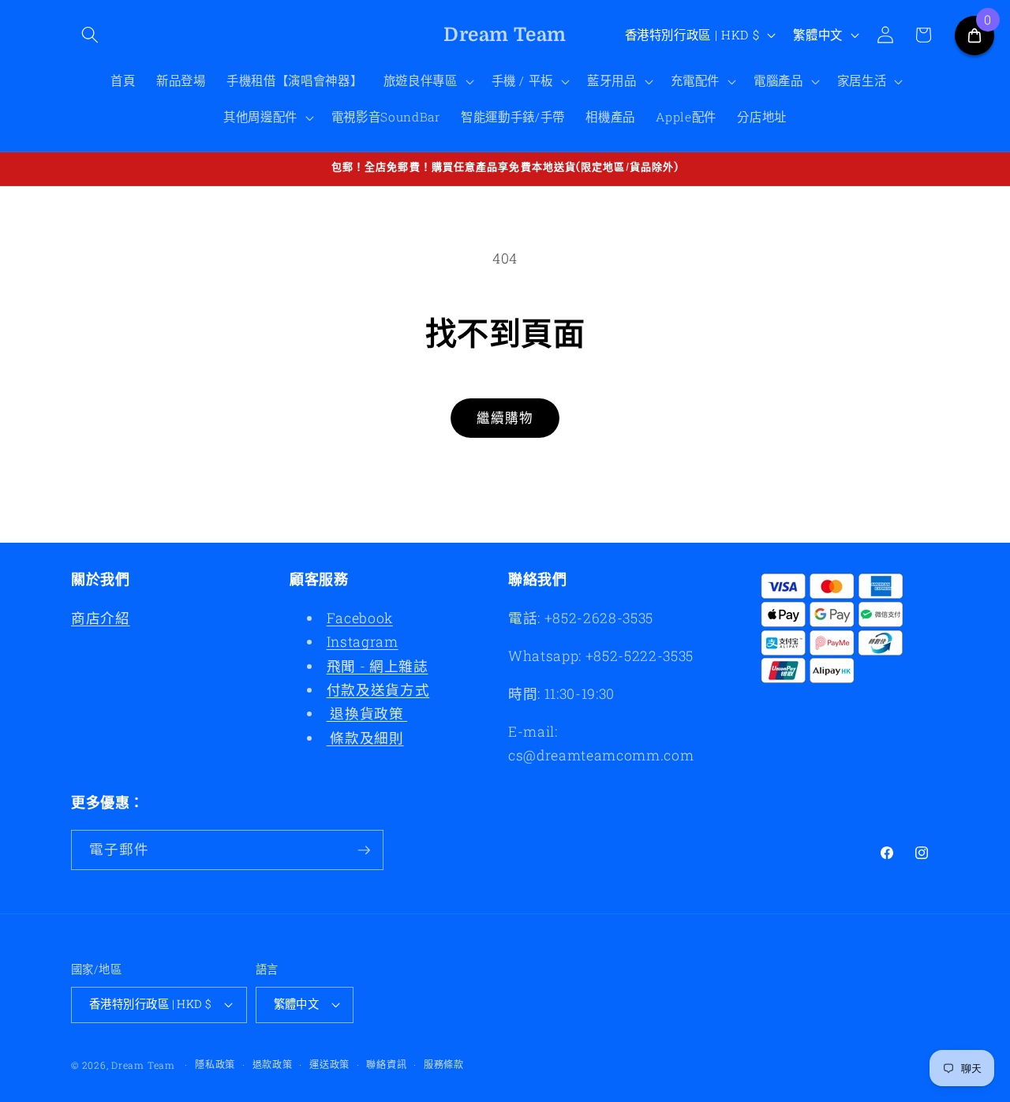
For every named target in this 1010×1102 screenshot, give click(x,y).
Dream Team (143, 1065)
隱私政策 (215, 1064)
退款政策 (272, 1064)
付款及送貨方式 (378, 690)
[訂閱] (364, 850)
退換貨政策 (367, 713)
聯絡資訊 (386, 1064)
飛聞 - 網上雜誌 (377, 666)
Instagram (362, 642)
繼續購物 (505, 417)
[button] (90, 35)
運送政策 (329, 1064)
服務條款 (444, 1064)
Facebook (360, 618)
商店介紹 (100, 618)
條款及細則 (365, 738)
